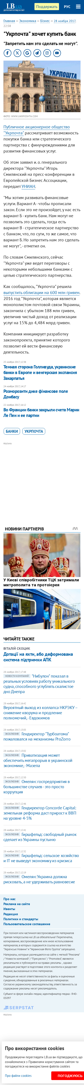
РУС (67, 6)
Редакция (10, 914)
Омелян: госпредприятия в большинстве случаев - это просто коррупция (36, 787)
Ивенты (9, 909)
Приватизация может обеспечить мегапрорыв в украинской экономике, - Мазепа (37, 760)
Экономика (27, 21)
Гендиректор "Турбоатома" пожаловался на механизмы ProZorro (37, 736)
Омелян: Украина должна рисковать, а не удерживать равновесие (39, 879)
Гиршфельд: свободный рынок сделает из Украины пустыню (40, 837)
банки (12, 431)
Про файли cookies (18, 1076)
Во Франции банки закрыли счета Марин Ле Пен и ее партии (41, 412)
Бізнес (45, 21)
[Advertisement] (42, 478)
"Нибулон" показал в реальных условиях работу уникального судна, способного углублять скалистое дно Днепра (39, 683)
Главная (9, 21)
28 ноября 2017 (64, 21)
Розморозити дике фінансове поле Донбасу (35, 394)
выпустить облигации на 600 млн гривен (41, 292)
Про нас (9, 899)
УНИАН (28, 186)
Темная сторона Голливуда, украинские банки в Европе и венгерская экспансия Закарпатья (40, 372)
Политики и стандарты (20, 919)
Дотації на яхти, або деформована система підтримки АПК (38, 657)
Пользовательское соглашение (26, 924)
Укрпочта (34, 431)
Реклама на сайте (16, 904)
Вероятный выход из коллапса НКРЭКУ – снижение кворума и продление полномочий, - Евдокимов (40, 713)
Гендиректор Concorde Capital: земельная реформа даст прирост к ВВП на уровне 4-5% (39, 813)
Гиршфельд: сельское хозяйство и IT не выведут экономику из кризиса (41, 858)
